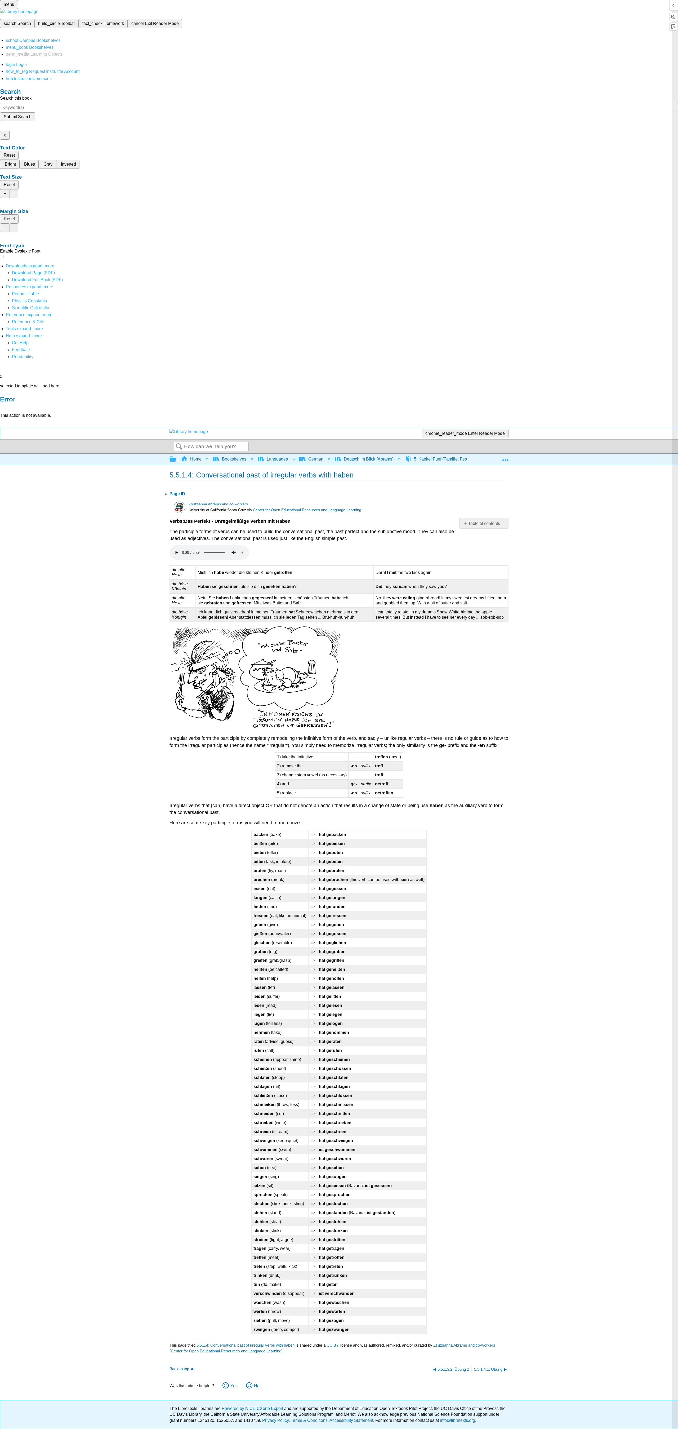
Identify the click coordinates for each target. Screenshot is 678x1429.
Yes (234, 1386)
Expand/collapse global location (505, 458)
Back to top (179, 1368)
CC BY (333, 1345)
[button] (21, 349)
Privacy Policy (275, 1420)
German (315, 459)
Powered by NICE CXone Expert (253, 1408)
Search (179, 446)
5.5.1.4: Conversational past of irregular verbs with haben (246, 1345)
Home (196, 459)
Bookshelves (234, 459)
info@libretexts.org (457, 1420)
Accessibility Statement (351, 1420)
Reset (9, 155)
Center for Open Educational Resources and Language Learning (307, 510)
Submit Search (18, 116)
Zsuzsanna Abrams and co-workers (218, 504)
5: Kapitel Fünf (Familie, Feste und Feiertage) (456, 459)
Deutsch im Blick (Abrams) (369, 459)
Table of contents (484, 523)
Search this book (16, 98)
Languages (277, 459)
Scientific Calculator (31, 308)
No (257, 1386)
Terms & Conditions (309, 1420)
